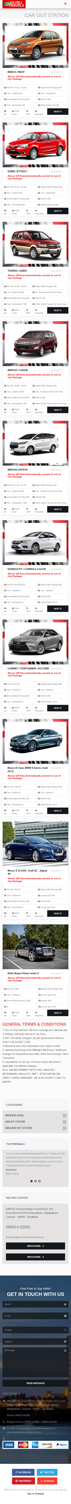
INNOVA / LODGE (18, 370)
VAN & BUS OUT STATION (18, 1128)
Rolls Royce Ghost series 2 (23, 973)
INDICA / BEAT (16, 72)
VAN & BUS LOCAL (14, 1115)
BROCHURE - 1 (35, 1246)
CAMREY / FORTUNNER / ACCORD (28, 668)
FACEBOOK (24, 1472)
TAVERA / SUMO (17, 270)
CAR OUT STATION (15, 1122)
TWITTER (49, 1472)
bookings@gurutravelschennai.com (25, 1237)
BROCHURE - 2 (35, 1257)
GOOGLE (49, 1481)
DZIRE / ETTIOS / (17, 171)
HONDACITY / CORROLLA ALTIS (27, 569)
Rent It (58, 112)
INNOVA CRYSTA (18, 469)
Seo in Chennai (35, 1493)
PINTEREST (25, 1481)
